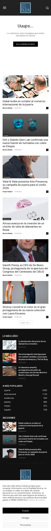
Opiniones (44, 425)
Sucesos (5, 135)
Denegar (25, 517)
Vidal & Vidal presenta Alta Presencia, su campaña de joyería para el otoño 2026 (25, 185)
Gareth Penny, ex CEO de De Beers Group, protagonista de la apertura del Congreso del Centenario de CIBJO (25, 268)
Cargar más (24, 323)
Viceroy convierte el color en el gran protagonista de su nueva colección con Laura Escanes (24, 310)
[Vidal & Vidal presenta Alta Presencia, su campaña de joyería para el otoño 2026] (25, 167)
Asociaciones (22, 417)
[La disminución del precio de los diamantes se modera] (9, 345)
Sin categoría (43, 427)
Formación (31, 421)
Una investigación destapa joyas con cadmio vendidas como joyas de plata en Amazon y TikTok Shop (33, 356)
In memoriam (43, 421)
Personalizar (25, 525)
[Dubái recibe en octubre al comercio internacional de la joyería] (25, 86)
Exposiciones (11, 421)
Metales (37, 423)
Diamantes (6, 219)
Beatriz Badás (7, 108)
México (45, 423)
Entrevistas (35, 419)
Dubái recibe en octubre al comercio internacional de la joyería (24, 103)
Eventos (5, 261)
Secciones (31, 427)
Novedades (6, 177)
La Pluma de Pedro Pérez (21, 423)
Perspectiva (10, 427)
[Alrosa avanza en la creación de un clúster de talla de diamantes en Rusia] (25, 208)
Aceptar (25, 510)
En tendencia (23, 419)
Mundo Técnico (20, 425)
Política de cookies (37, 500)
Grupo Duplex (7, 191)
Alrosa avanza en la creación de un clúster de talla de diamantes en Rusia (23, 226)
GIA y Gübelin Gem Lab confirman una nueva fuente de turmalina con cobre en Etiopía (25, 143)
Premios (21, 427)
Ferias (5, 97)
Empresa (45, 417)
